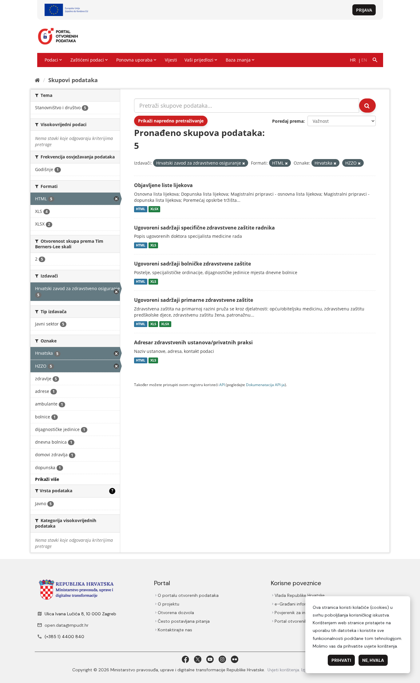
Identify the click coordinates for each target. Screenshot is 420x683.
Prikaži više (47, 479)
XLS (153, 245)
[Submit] (367, 105)
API (222, 384)
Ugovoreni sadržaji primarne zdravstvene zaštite (193, 300)
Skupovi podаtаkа (73, 80)
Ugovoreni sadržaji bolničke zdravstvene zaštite (192, 263)
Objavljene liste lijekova (163, 185)
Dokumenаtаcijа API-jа (265, 384)
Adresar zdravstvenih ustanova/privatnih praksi (193, 342)
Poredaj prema (287, 121)
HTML (140, 209)
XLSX (154, 209)
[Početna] (37, 80)
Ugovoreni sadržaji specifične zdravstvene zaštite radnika (204, 227)
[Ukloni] (243, 163)
